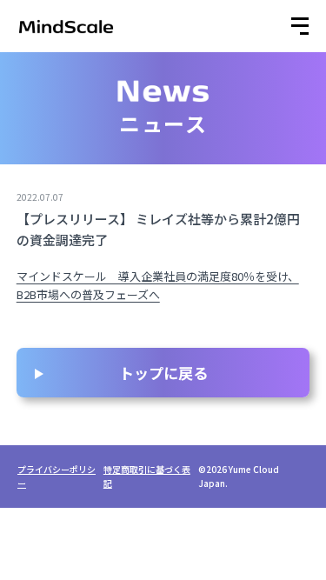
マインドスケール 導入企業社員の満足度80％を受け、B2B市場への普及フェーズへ (158, 285)
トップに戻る (163, 372)
